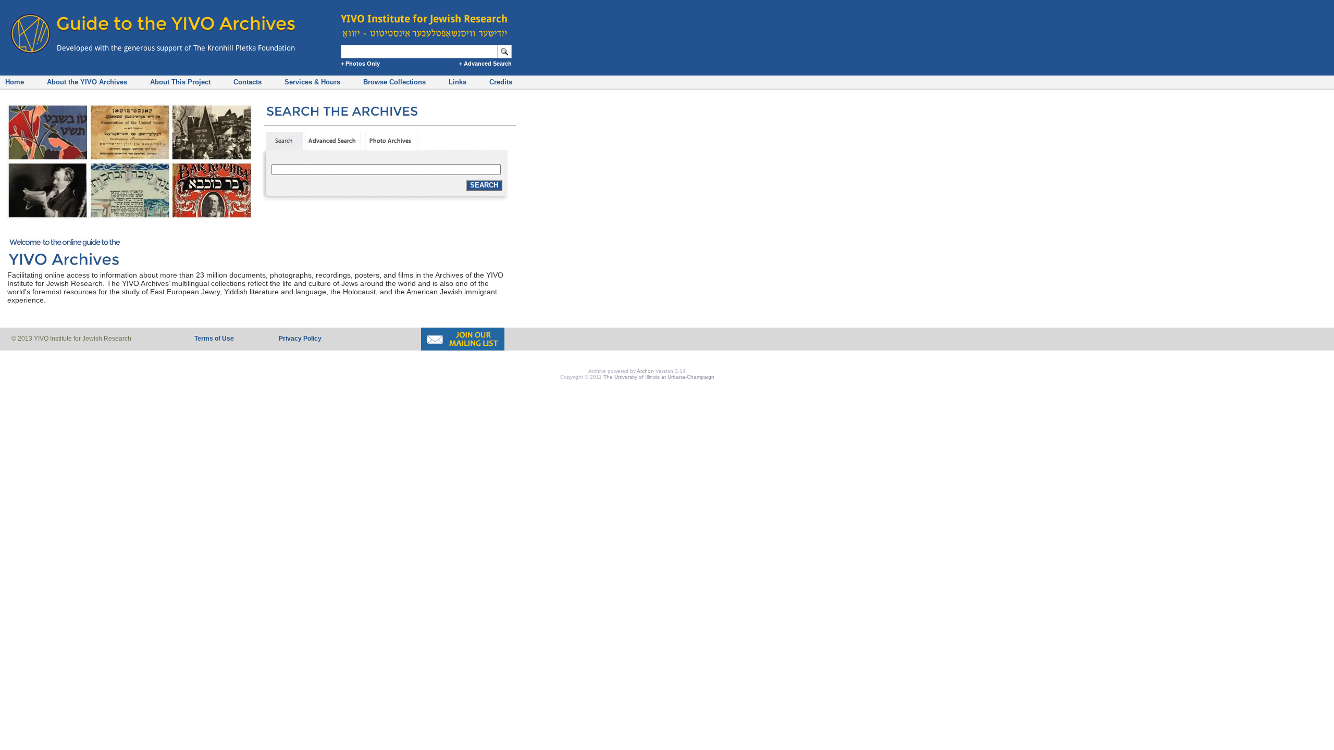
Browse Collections (394, 82)
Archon (645, 371)
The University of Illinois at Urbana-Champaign (658, 377)
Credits (500, 82)
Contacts (247, 82)
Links (457, 82)
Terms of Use (214, 338)
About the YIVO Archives (87, 82)
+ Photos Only (360, 63)
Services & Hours (312, 82)
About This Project (180, 82)
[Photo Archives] (395, 148)
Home (14, 82)
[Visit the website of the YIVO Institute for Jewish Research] (427, 21)
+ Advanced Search (485, 63)
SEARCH (484, 185)
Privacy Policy (300, 338)
